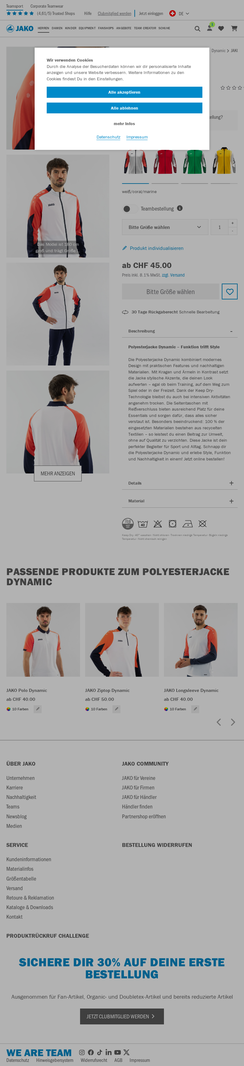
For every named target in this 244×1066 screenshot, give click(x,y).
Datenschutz (108, 137)
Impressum (137, 137)
